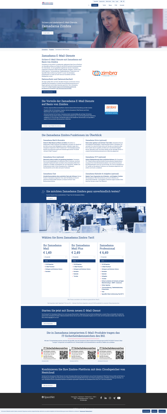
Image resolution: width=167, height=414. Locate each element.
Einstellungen (146, 411)
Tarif (62, 68)
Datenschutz (89, 411)
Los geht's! (50, 198)
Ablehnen (154, 411)
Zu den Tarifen (46, 33)
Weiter (46, 260)
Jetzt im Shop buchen (48, 92)
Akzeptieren (162, 411)
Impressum (82, 411)
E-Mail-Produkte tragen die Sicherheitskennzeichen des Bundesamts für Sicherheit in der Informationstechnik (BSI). (59, 87)
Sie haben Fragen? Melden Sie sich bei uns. (52, 125)
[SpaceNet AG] (47, 3)
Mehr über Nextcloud (48, 385)
